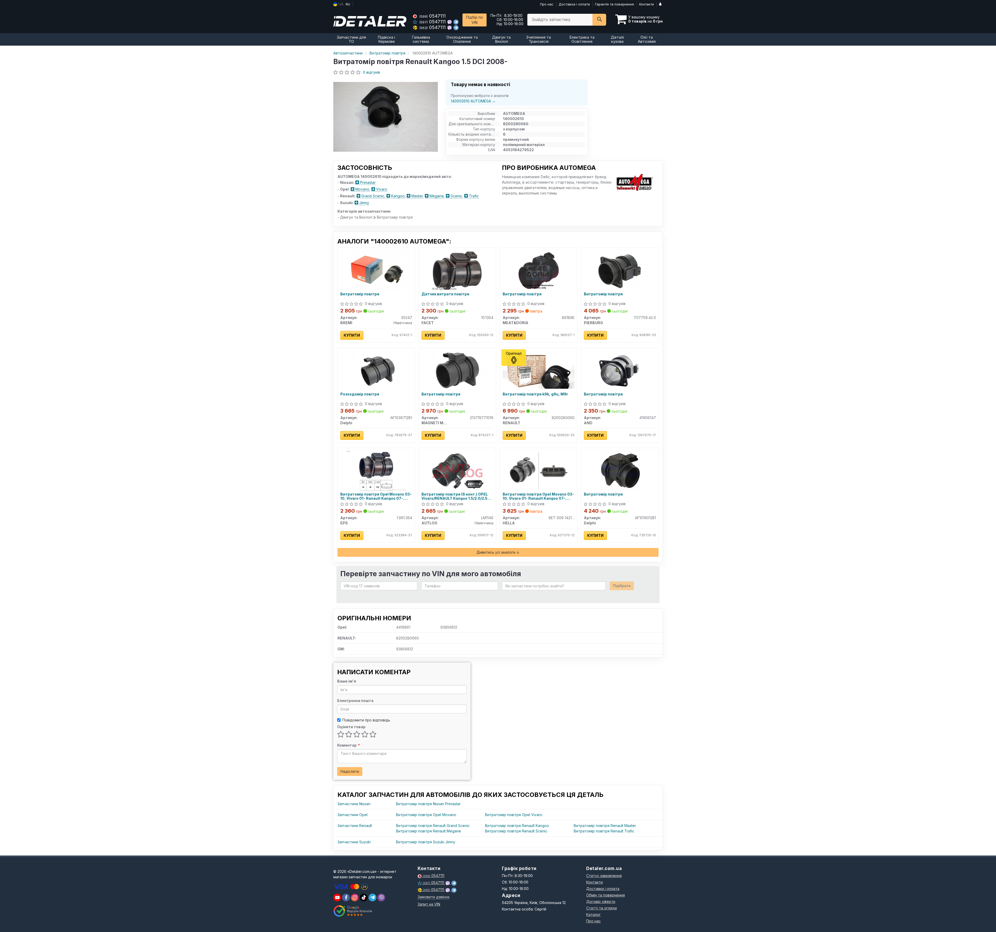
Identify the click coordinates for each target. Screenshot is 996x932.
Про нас (547, 4)
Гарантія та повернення (614, 4)
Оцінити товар (351, 727)
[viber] (346, 897)
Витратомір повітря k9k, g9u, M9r (535, 394)
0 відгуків (371, 72)
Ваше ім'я (346, 681)
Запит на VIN (429, 904)
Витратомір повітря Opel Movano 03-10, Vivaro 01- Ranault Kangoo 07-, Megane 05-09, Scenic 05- (376, 496)
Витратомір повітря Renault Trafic (604, 831)
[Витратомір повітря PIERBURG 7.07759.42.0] (620, 270)
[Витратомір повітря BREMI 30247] (376, 270)
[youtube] (337, 897)
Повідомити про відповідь (366, 720)
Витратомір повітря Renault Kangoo (517, 825)
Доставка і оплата (574, 4)
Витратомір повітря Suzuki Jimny (425, 842)
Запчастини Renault (354, 825)
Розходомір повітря (359, 394)
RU (348, 4)
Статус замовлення (604, 875)
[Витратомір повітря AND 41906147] (619, 370)
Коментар (348, 745)
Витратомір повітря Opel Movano (426, 814)
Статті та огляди (601, 908)
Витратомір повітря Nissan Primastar (428, 804)
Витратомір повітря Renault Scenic (516, 831)
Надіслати (350, 771)
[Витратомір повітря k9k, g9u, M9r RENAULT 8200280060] (539, 369)
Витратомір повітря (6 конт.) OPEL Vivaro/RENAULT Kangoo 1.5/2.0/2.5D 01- (455, 496)
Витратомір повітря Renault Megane (428, 831)
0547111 (432, 16)
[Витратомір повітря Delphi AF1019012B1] (620, 470)
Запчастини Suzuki (354, 842)
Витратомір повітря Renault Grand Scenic (433, 825)
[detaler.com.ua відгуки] (353, 911)
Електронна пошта (355, 700)
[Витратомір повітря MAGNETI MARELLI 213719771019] (457, 370)
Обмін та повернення (605, 895)
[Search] (599, 20)
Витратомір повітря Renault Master (605, 825)
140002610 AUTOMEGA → (473, 101)
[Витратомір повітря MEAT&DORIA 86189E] (538, 270)
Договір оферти (600, 901)
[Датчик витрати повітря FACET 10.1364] (457, 270)
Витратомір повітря (359, 294)
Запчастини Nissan (353, 804)
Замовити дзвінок (433, 897)
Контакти (646, 4)
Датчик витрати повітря (445, 294)
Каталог (593, 914)
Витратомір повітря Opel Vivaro (513, 814)
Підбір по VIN (474, 20)
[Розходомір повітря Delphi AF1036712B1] (376, 370)
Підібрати (622, 585)
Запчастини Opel (352, 814)
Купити (352, 335)
